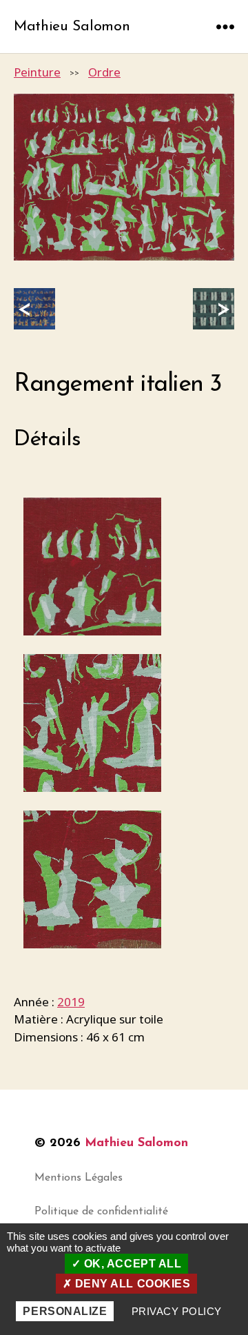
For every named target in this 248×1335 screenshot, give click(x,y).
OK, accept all (131, 1264)
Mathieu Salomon (72, 26)
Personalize (65, 1311)
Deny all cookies (131, 1284)
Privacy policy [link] (177, 1311)
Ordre (104, 72)
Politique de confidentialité (101, 1211)
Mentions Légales (78, 1177)
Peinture (37, 72)
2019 (71, 1002)
